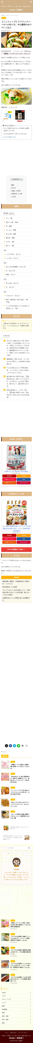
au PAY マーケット (9, 482)
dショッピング (23, 482)
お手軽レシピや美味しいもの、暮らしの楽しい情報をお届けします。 (16, 1035)
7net (24, 479)
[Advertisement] (16, 158)
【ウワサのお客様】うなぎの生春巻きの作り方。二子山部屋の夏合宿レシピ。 (20, 979)
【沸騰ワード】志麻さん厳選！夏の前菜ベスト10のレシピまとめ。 (20, 766)
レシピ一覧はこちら (9, 137)
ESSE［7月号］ (16, 191)
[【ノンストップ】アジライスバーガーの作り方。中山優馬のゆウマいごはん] (14, 745)
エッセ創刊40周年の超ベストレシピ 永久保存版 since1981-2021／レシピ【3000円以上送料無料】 (16, 528)
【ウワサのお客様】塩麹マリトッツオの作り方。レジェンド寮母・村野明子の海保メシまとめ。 (20, 938)
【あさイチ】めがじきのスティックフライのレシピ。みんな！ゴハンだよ (19, 804)
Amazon (24, 476)
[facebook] (10, 745)
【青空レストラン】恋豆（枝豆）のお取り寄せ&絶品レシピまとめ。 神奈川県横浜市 (21, 924)
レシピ (4, 751)
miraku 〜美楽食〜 (16, 10)
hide (21, 179)
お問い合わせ (13, 1032)
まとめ (13, 196)
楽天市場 (9, 476)
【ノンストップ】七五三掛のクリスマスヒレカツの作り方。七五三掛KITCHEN (19, 792)
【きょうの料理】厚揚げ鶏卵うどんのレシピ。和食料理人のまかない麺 (19, 816)
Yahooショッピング (9, 479)
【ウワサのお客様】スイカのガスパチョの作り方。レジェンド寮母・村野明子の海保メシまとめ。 (20, 965)
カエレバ (18, 473)
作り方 (13, 188)
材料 (12, 185)
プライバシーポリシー (23, 1032)
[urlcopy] (26, 745)
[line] (18, 745)
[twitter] (6, 745)
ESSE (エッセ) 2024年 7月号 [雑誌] (16, 471)
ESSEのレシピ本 (16, 194)
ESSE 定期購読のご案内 (15, 549)
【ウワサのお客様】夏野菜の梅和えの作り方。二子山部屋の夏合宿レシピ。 (20, 952)
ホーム (6, 1032)
